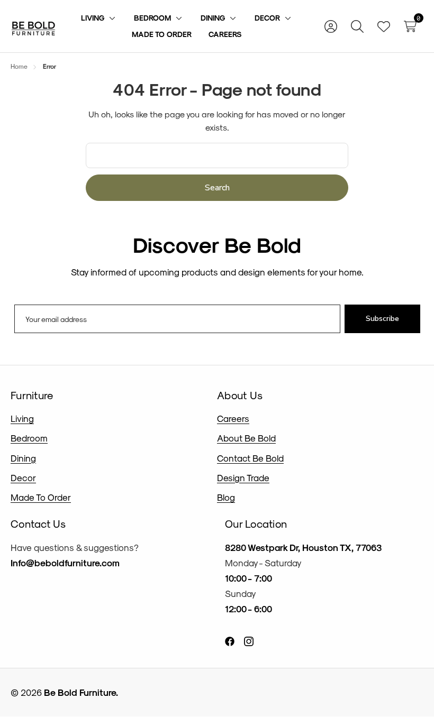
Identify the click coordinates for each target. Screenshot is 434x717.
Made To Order (41, 497)
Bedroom (29, 438)
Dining (23, 458)
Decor (23, 477)
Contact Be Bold (250, 458)
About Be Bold (246, 438)
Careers (233, 418)
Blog (226, 497)
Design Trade (243, 477)
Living (22, 418)
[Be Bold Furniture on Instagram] (249, 640)
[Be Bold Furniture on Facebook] (229, 640)
